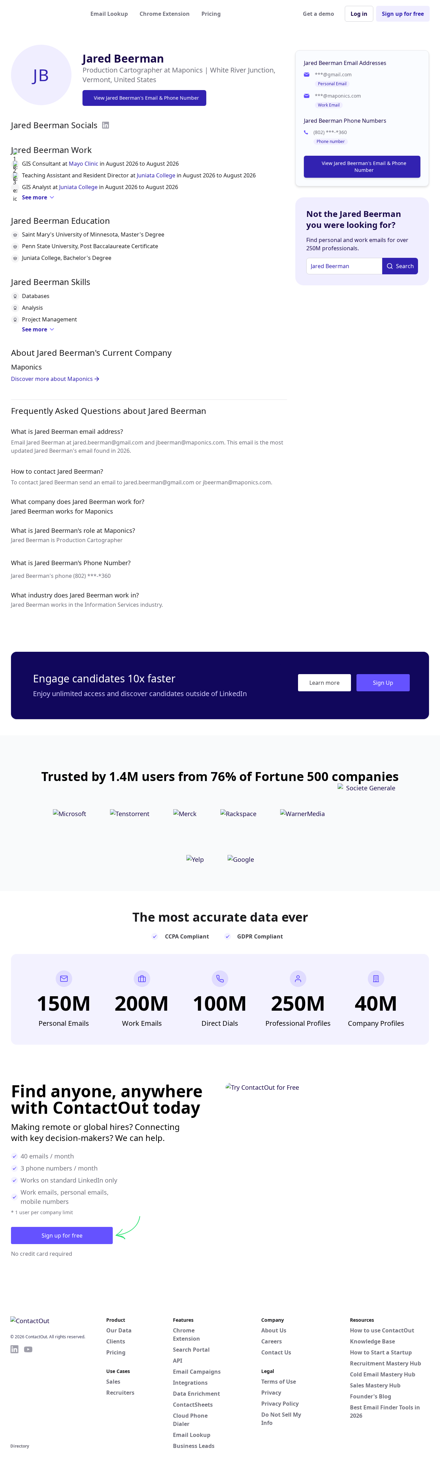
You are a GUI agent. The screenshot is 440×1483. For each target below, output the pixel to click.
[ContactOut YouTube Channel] (28, 1393)
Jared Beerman (123, 58)
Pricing (211, 14)
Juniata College (156, 175)
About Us (273, 1330)
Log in (359, 14)
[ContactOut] (44, 14)
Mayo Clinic (83, 163)
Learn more (324, 682)
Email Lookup (109, 14)
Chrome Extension (165, 14)
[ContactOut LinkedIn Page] (14, 1393)
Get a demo (318, 14)
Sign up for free (403, 14)
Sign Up (383, 682)
